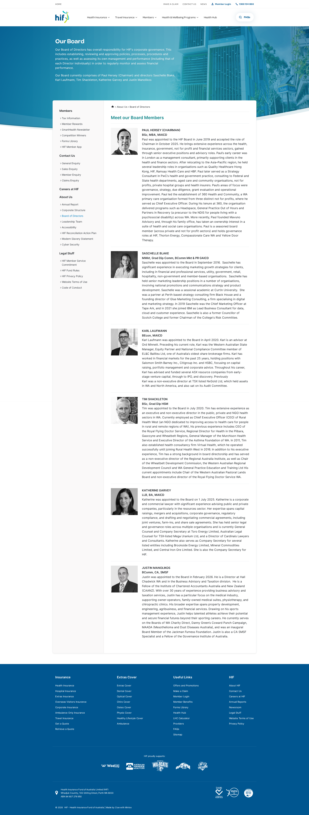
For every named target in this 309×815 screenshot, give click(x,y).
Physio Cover (124, 712)
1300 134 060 (246, 4)
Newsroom (235, 707)
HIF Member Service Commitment (74, 262)
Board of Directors (140, 106)
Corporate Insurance (66, 707)
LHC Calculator (181, 718)
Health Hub (179, 712)
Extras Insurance (64, 696)
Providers (178, 723)
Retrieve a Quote (64, 729)
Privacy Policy (236, 723)
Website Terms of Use (74, 281)
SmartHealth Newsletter (76, 129)
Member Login (223, 4)
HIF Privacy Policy (72, 276)
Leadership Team (72, 221)
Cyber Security (70, 244)
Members (65, 111)
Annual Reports (237, 701)
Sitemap (177, 734)
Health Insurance (64, 685)
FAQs (176, 729)
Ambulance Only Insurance (70, 712)
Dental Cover (124, 691)
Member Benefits (183, 701)
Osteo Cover (124, 707)
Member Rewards (72, 123)
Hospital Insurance (65, 691)
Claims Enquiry (70, 180)
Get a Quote (62, 723)
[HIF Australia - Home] (64, 17)
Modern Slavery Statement (77, 238)
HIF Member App (72, 146)
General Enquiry (71, 163)
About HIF (234, 685)
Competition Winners (74, 135)
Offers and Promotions (186, 685)
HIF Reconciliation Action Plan (79, 233)
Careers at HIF (69, 189)
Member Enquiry (71, 174)
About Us (122, 106)
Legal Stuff (66, 253)
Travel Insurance (64, 718)
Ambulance (123, 723)
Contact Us (189, 4)
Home (58, 4)
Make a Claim (170, 4)
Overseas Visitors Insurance (71, 701)
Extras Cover (124, 685)
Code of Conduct (72, 287)
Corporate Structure (73, 210)
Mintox (128, 807)
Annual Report (70, 204)
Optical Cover (124, 696)
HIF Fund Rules (70, 270)
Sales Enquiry (70, 168)
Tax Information (71, 118)
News (203, 4)
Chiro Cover (123, 701)
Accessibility (69, 227)
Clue (117, 807)
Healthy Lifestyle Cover (130, 718)
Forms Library (70, 141)
